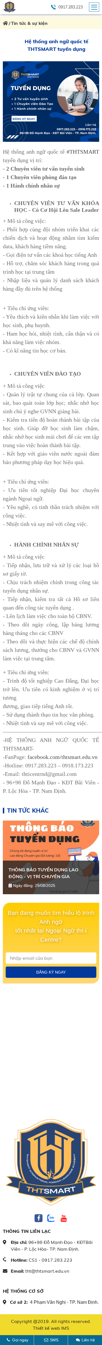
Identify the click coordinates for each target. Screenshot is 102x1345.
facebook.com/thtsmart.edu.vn (61, 757)
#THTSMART (83, 152)
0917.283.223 (70, 7)
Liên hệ (88, 1340)
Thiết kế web (46, 1328)
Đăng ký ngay (51, 972)
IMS (65, 1328)
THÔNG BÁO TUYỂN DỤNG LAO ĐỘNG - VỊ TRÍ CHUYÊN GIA (43, 873)
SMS (54, 1340)
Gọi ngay (20, 1340)
